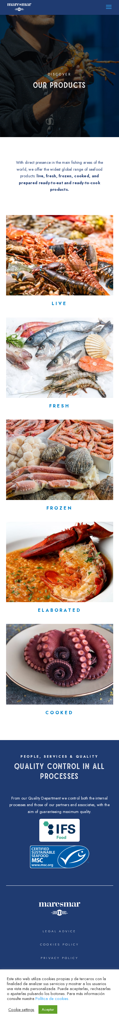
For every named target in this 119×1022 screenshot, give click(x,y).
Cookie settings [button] (21, 1009)
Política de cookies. (52, 998)
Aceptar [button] (48, 1009)
